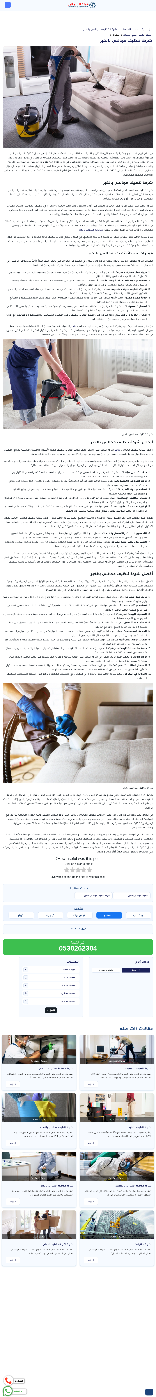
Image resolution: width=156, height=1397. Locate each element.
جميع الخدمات (130, 35)
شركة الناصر (145, 35)
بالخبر (73, 325)
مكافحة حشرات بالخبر (91, 229)
